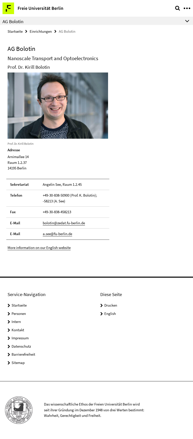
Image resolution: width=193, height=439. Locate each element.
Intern (16, 321)
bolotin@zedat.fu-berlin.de (64, 223)
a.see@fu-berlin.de (57, 233)
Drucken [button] (110, 305)
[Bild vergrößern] (58, 105)
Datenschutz (21, 346)
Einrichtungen (41, 31)
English (110, 313)
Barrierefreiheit (23, 354)
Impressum (20, 338)
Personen (19, 313)
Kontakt (18, 329)
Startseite (15, 31)
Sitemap (18, 362)
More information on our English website (39, 247)
